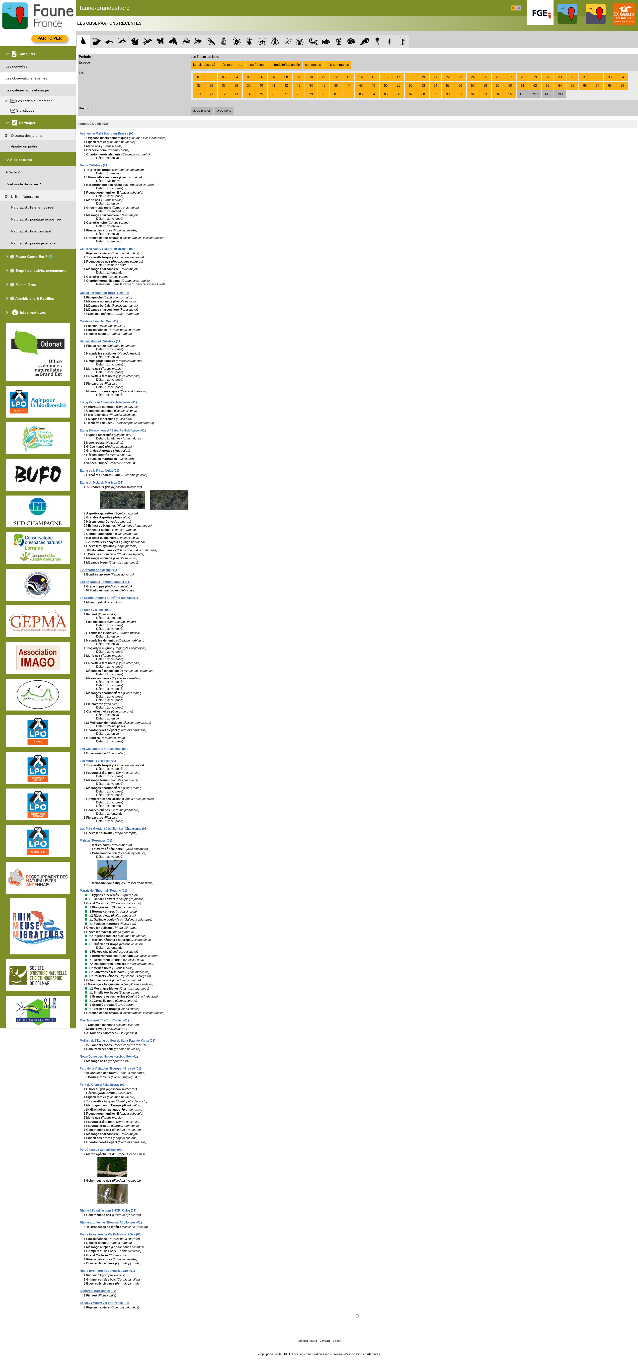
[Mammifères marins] (109, 41)
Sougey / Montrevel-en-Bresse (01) (104, 1303)
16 (386, 77)
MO (560, 94)
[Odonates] (147, 41)
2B (560, 77)
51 (398, 85)
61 (522, 85)
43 (298, 85)
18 (410, 77)
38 (236, 85)
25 (485, 77)
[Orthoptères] (185, 41)
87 (410, 94)
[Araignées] (300, 41)
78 (298, 94)
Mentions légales (307, 1340)
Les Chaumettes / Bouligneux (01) (104, 749)
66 (585, 85)
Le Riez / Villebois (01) (95, 610)
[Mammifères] (96, 41)
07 (273, 77)
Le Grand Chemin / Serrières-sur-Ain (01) (109, 598)
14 (361, 77)
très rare (227, 65)
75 (261, 94)
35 (199, 85)
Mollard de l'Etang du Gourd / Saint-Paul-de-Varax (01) (117, 1040)
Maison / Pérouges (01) (96, 840)
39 (248, 85)
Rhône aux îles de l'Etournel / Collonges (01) (111, 1222)
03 (224, 77)
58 (485, 85)
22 (448, 77)
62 (535, 85)
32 (597, 77)
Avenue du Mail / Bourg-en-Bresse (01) (107, 133)
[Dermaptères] (390, 41)
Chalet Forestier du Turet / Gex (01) (104, 293)
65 (572, 85)
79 (311, 94)
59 (497, 85)
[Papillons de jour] (160, 41)
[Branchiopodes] (377, 41)
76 (273, 94)
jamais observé (204, 65)
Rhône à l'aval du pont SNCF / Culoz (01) (108, 1210)
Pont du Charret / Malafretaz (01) (103, 1084)
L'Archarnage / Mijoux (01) (98, 570)
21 (435, 77)
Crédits (337, 1340)
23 (460, 77)
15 (373, 77)
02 (211, 77)
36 (211, 85)
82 (348, 94)
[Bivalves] (364, 41)
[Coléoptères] (249, 41)
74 (248, 94)
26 (497, 77)
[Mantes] (211, 41)
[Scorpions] (313, 41)
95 (510, 94)
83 (361, 94)
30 (572, 77)
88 (423, 94)
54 (435, 85)
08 (286, 77)
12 (336, 77)
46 (336, 85)
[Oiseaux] (83, 41)
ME (547, 94)
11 (323, 77)
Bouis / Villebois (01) (94, 165)
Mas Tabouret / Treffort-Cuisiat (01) (104, 1020)
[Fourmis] (402, 41)
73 (236, 94)
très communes (337, 65)
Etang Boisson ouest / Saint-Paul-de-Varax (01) (113, 430)
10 (311, 77)
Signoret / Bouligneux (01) (98, 1291)
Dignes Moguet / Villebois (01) (100, 341)
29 (535, 77)
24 (473, 77)
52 (410, 85)
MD (535, 94)
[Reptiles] (122, 41)
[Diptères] (275, 41)
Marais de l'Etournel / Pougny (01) (103, 890)
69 (622, 85)
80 (323, 94)
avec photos (202, 110)
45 (323, 85)
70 (199, 94)
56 (460, 85)
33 (610, 77)
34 (622, 77)
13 (348, 77)
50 (386, 85)
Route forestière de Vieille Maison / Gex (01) (111, 1234)
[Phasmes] (287, 41)
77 (286, 94)
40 (261, 85)
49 (373, 85)
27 (510, 77)
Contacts (325, 1340)
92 (473, 94)
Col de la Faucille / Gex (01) (99, 321)
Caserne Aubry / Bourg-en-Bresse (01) (107, 249)
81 (336, 94)
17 (398, 77)
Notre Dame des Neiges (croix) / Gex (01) (109, 1056)
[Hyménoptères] (198, 41)
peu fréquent (257, 65)
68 (610, 85)
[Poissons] (326, 41)
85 (386, 94)
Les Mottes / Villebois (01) (98, 761)
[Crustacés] (338, 41)
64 (560, 85)
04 (236, 77)
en (518, 8)
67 (597, 85)
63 (547, 85)
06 (261, 77)
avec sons (223, 110)
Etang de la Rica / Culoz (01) (99, 470)
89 (435, 94)
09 (298, 77)
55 (448, 85)
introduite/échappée (286, 65)
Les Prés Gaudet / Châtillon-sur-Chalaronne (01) (114, 828)
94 (497, 94)
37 (224, 85)
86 (398, 94)
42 (286, 85)
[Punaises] (237, 41)
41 (273, 85)
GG (522, 94)
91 (460, 94)
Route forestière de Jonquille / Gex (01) (107, 1271)
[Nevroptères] (262, 41)
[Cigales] (224, 41)
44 (311, 85)
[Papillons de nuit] (173, 41)
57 (473, 85)
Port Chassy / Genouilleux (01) (101, 1149)
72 (224, 94)
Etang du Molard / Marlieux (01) (101, 482)
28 (522, 77)
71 (211, 94)
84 (373, 94)
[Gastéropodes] (351, 41)
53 (423, 85)
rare (240, 65)
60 (510, 85)
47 (348, 85)
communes (313, 65)
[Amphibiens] (134, 41)
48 (361, 85)
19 (423, 77)
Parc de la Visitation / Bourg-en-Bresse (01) (110, 1068)
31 (585, 77)
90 (448, 94)
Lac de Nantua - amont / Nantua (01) (105, 582)
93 (485, 94)
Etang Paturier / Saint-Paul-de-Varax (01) (108, 402)
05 (248, 77)
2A (548, 77)
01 (199, 77)
